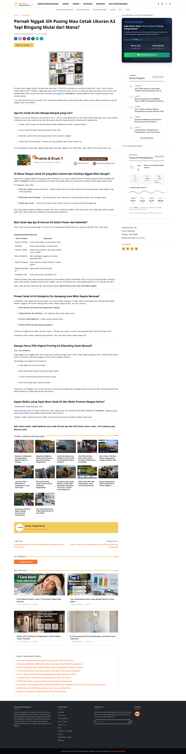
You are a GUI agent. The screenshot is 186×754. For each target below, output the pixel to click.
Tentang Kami (63, 718)
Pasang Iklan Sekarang (148, 55)
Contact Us (62, 725)
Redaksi (61, 712)
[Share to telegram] (41, 38)
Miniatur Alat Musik (130, 234)
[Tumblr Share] (33, 38)
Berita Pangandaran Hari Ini (64, 9)
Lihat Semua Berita (146, 138)
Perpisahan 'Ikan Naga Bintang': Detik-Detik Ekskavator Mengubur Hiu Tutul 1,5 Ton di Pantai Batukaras (65, 485)
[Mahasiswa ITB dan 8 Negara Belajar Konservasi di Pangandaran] (24, 499)
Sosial (128, 9)
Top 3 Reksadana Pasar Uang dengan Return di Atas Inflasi (44, 511)
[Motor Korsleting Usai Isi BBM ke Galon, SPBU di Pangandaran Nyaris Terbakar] (66, 446)
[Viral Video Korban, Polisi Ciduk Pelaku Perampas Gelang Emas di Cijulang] (87, 446)
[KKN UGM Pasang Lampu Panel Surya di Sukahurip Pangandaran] (45, 472)
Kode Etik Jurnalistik (65, 731)
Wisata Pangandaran (83, 9)
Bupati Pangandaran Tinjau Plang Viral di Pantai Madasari (107, 483)
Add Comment (27, 562)
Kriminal (112, 9)
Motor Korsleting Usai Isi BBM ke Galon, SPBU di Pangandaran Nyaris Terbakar (65, 459)
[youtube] (127, 249)
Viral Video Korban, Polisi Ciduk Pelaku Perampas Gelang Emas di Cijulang (87, 459)
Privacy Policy (63, 721)
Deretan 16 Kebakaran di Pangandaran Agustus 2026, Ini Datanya (23, 459)
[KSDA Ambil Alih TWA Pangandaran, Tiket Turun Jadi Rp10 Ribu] (87, 472)
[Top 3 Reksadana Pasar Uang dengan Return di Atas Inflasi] (45, 499)
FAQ (59, 728)
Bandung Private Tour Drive (133, 238)
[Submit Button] (129, 722)
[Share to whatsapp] (37, 38)
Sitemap (61, 740)
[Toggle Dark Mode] (166, 4)
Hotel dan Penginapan (100, 9)
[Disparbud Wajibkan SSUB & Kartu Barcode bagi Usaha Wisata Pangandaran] (45, 446)
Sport (120, 9)
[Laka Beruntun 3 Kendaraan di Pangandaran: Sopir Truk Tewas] (24, 472)
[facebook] (158, 4)
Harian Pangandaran (118, 751)
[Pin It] (24, 38)
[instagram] (162, 4)
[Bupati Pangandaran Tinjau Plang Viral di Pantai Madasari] (108, 472)
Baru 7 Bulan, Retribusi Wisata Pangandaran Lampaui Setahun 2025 (107, 458)
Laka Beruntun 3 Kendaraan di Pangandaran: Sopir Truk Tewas (22, 484)
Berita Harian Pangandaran (36, 529)
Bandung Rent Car (129, 227)
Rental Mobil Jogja (64, 737)
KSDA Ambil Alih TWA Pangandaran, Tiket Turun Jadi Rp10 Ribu (86, 483)
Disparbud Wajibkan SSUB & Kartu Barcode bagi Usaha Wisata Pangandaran (44, 459)
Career (60, 734)
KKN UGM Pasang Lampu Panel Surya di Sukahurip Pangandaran (44, 484)
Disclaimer (61, 715)
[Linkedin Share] (28, 38)
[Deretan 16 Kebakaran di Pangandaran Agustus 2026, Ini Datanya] (24, 446)
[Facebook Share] (15, 38)
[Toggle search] (170, 4)
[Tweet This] (20, 38)
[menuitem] (48, 4)
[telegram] (123, 249)
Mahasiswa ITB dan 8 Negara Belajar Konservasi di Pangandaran (22, 512)
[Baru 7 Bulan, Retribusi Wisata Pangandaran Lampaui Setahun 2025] (108, 446)
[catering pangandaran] (66, 160)
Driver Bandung (128, 231)
